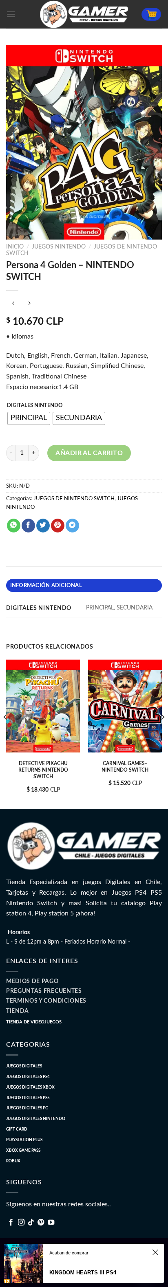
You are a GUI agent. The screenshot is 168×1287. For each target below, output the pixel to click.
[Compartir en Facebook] (28, 525)
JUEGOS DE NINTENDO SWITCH (74, 498)
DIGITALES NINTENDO (35, 405)
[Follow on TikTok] (31, 1222)
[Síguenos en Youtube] (51, 1222)
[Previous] (6, 733)
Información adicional (46, 585)
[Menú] (11, 14)
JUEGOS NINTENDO (59, 247)
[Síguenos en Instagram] (21, 1222)
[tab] (84, 585)
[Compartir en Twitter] (43, 525)
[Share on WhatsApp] (13, 525)
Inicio (15, 247)
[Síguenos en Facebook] (11, 1222)
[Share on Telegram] (72, 525)
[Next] (162, 733)
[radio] (29, 418)
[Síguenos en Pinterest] (41, 1222)
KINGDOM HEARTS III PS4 (82, 1272)
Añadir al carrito (89, 453)
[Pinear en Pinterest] (57, 525)
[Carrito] (151, 14)
